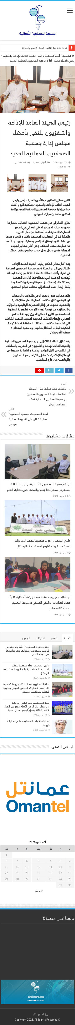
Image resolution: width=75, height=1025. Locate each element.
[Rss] (46, 1014)
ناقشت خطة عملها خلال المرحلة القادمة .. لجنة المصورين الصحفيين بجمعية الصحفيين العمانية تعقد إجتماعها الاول (46, 394)
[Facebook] (43, 1014)
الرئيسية (67, 55)
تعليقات (40, 638)
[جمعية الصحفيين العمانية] (37, 19)
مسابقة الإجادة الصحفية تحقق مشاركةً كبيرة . (28, 723)
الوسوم (26, 638)
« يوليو (39, 890)
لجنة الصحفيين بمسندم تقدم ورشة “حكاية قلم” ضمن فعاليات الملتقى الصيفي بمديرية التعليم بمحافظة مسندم (40, 602)
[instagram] (34, 1014)
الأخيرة (67, 638)
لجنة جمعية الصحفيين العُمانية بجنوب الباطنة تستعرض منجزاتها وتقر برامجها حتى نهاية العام (38, 487)
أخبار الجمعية (52, 55)
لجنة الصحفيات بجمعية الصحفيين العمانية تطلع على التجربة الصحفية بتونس (29, 417)
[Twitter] (39, 1014)
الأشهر (54, 638)
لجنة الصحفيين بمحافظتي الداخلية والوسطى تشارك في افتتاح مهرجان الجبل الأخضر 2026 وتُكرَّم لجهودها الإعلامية (27, 706)
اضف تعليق (20, 162)
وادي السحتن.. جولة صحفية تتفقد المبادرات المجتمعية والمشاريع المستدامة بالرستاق (42, 543)
